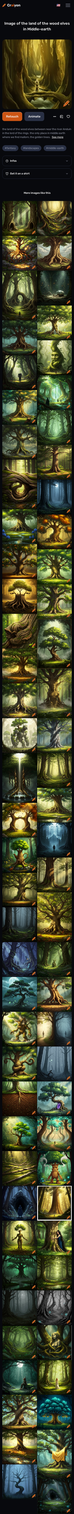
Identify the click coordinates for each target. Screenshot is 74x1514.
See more (57, 137)
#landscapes (31, 148)
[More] (54, 116)
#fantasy (10, 148)
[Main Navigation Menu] (68, 5)
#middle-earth (55, 148)
